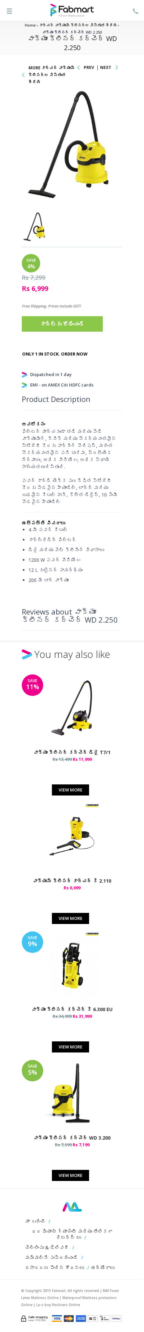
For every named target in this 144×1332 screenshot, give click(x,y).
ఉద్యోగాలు (103, 1267)
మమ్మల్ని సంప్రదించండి (51, 1257)
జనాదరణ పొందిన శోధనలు (54, 1267)
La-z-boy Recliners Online (58, 1304)
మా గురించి (35, 1221)
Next (105, 67)
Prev (89, 67)
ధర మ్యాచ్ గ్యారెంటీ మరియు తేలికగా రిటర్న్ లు (72, 1234)
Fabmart (72, 1207)
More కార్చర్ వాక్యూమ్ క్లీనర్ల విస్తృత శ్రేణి (51, 75)
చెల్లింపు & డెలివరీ (47, 1247)
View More (70, 790)
